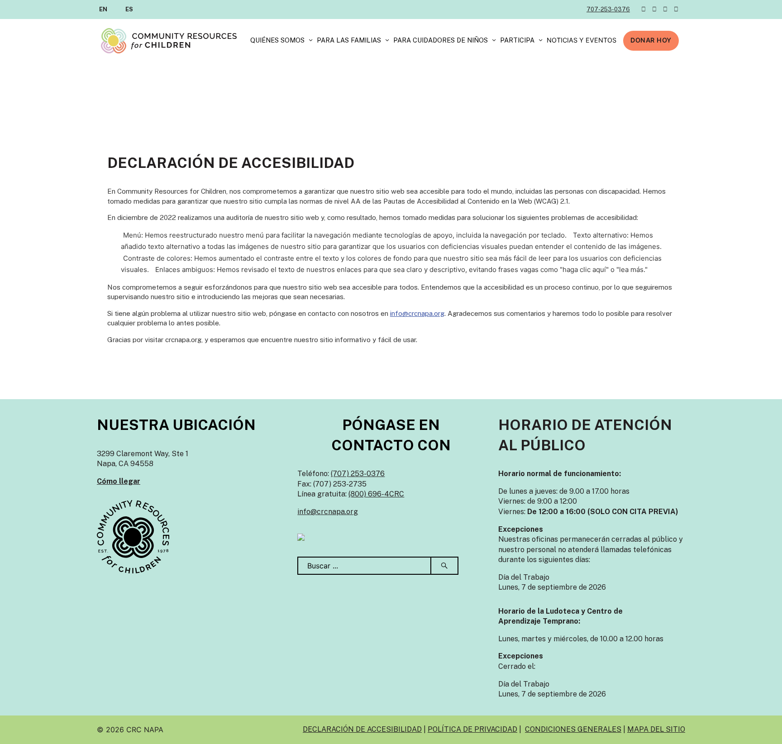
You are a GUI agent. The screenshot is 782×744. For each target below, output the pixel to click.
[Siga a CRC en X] (643, 9)
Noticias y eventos (581, 40)
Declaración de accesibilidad (362, 729)
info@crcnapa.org (417, 313)
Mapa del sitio (656, 729)
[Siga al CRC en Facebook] (654, 9)
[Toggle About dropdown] (310, 40)
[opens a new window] (301, 536)
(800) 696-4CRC (376, 494)
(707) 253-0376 (358, 473)
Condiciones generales (573, 729)
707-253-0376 (608, 9)
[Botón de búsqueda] (444, 566)
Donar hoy (651, 40)
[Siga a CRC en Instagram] (665, 9)
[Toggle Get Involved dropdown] (540, 40)
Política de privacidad (472, 729)
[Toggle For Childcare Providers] (494, 40)
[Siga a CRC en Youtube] (676, 9)
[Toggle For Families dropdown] (387, 40)
